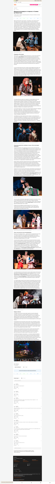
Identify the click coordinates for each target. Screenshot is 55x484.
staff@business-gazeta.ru (35, 460)
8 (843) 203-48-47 (25, 460)
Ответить (15, 388)
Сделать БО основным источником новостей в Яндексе (27, 370)
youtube (16, 466)
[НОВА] (33, 4)
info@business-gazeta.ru (17, 461)
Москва (19, 2)
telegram (16, 465)
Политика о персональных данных (17, 477)
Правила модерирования (17, 452)
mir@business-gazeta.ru (26, 461)
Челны (15, 2)
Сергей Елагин (16, 365)
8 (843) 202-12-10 (16, 460)
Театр (14, 9)
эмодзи (17, 394)
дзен (29, 465)
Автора (24, 378)
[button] (40, 341)
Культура (17, 9)
